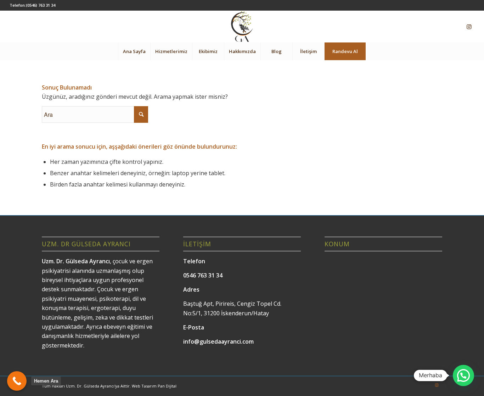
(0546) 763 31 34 (40, 5)
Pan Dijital (167, 386)
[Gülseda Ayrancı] (242, 26)
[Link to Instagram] (469, 26)
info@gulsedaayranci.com (218, 341)
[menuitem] (134, 51)
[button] (463, 375)
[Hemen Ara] (17, 381)
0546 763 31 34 (203, 275)
